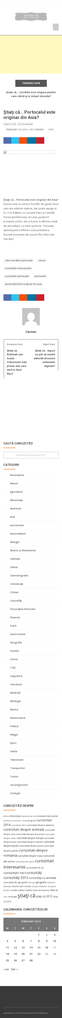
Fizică (13, 625)
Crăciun (14, 592)
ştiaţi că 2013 (44, 896)
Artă (12, 516)
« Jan (6, 969)
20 (23, 953)
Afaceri (14, 483)
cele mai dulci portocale (19, 260)
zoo (5, 896)
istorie (15, 886)
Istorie (14, 659)
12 (15, 947)
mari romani (25, 886)
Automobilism (18, 533)
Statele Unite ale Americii (37, 890)
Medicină (15, 692)
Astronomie (17, 525)
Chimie (14, 567)
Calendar (15, 558)
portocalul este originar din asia (23, 283)
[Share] (7, 140)
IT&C (13, 667)
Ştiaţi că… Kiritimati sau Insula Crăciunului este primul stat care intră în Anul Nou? (17, 362)
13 (23, 947)
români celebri (17, 890)
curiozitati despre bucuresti (30, 834)
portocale (40, 276)
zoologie (12, 896)
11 (7, 947)
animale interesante (47, 816)
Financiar (15, 617)
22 (38, 953)
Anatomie (15, 508)
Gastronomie (25, 124)
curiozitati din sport (25, 861)
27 (23, 960)
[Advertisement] (31, 54)
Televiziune (16, 759)
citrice (42, 260)
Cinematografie (19, 575)
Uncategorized (19, 784)
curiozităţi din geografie (15, 882)
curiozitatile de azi (35, 867)
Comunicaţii (16, 583)
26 (15, 960)
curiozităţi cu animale (42, 878)
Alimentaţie (16, 500)
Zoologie (15, 793)
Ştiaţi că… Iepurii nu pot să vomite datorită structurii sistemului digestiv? (44, 358)
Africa (6, 816)
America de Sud (29, 816)
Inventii (14, 650)
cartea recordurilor (12, 820)
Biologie (14, 542)
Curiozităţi (9, 124)
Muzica (14, 709)
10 (54, 941)
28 (31, 960)
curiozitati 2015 (18, 825)
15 (38, 947)
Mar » (14, 969)
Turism (14, 776)
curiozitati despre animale (23, 829)
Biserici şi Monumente (23, 550)
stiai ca (54, 890)
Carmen (39, 129)
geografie (41, 882)
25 (7, 960)
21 (31, 953)
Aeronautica (17, 475)
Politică (14, 726)
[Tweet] (15, 140)
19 (15, 953)
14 (31, 947)
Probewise (42, 1012)
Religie (14, 734)
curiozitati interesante (18, 268)
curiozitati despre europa (30, 838)
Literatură (16, 684)
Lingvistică (16, 676)
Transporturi (17, 768)
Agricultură (16, 491)
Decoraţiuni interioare (22, 609)
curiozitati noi (14, 873)
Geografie (16, 642)
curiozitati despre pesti (31, 845)
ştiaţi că (26, 895)
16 (46, 947)
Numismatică (17, 717)
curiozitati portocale (17, 276)
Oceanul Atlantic (39, 886)
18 (7, 953)
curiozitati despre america (40, 825)
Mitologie (15, 701)
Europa (32, 882)
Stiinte (13, 751)
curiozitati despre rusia (30, 855)
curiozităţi (33, 872)
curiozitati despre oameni (30, 841)
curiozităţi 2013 (15, 877)
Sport (13, 743)
